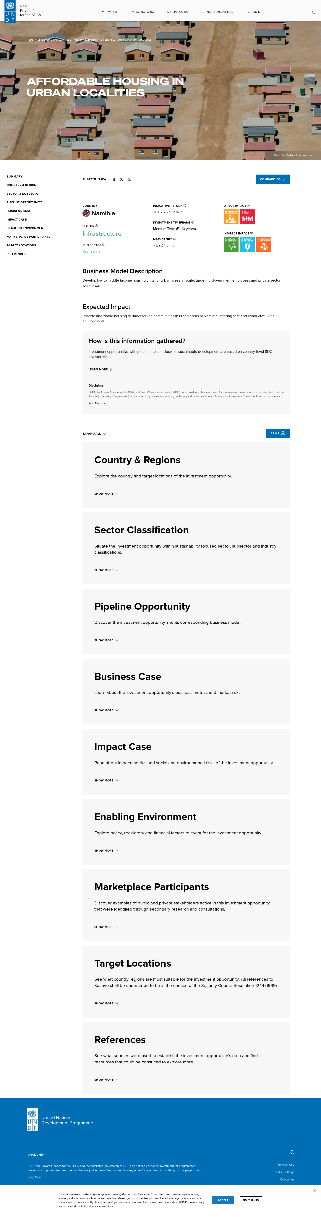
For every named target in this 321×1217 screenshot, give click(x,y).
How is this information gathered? (136, 340)
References (16, 254)
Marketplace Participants (29, 237)
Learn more (98, 369)
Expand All (91, 434)
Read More (94, 403)
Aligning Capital (178, 12)
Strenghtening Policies (217, 12)
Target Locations (21, 245)
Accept (223, 1200)
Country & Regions (22, 185)
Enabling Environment (26, 228)
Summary (14, 177)
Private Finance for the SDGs (33, 13)
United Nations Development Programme (67, 1120)
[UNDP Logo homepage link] (10, 10)
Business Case (19, 211)
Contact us (287, 1179)
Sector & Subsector (23, 194)
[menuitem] (42, 177)
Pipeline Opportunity (24, 202)
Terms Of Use (285, 1164)
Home (30, 39)
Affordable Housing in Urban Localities (105, 86)
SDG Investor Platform (81, 39)
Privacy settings (315, 1191)
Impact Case (17, 220)
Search (314, 12)
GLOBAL (24, 6)
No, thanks (251, 1200)
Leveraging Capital (142, 12)
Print (275, 433)
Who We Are (109, 12)
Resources (252, 12)
